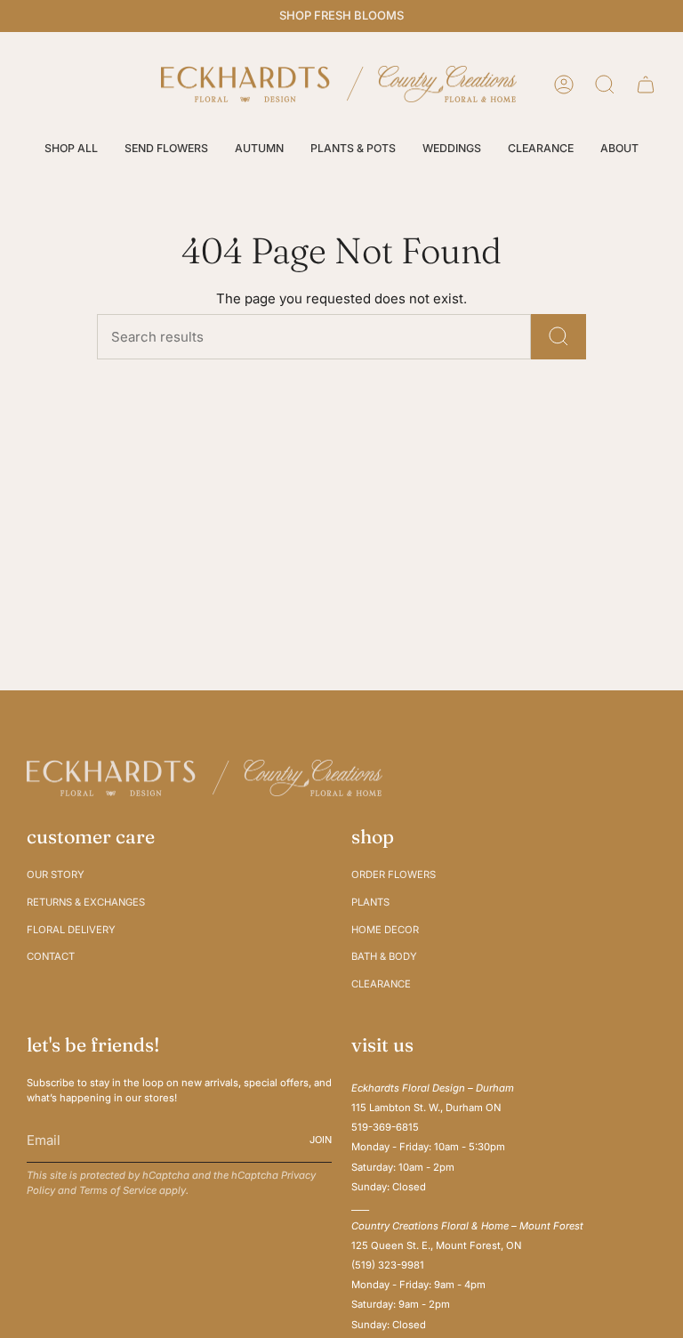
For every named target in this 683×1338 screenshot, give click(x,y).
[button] (71, 149)
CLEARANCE (381, 984)
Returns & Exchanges (86, 902)
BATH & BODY (384, 956)
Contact (51, 956)
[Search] (558, 336)
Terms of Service (118, 1190)
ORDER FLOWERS (393, 874)
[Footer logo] (204, 778)
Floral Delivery (71, 929)
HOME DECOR (385, 929)
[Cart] (645, 84)
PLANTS (370, 902)
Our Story (55, 874)
